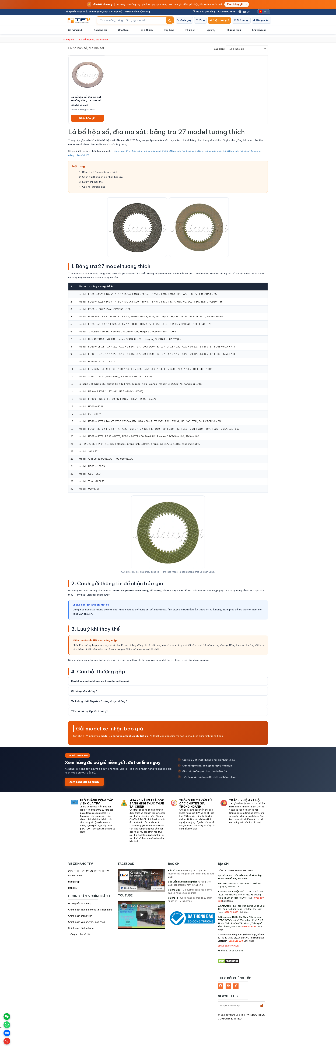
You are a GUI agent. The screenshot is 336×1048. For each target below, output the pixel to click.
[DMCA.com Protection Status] (228, 961)
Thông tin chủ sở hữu (79, 934)
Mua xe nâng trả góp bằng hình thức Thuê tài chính (147, 803)
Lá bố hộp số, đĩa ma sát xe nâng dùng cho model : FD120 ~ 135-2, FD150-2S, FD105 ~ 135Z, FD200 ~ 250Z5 (87, 98)
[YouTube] (244, 11)
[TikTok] (248, 11)
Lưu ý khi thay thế (92, 181)
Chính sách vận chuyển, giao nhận (86, 922)
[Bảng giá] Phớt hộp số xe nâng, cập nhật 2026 (141, 151)
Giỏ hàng (242, 20)
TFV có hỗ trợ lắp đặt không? (89, 711)
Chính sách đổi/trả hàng (80, 928)
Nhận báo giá (221, 20)
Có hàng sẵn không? (84, 691)
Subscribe (261, 1006)
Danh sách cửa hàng (138, 11)
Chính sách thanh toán (80, 916)
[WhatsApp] (7, 1024)
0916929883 (227, 11)
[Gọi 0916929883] (7, 1041)
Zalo (202, 20)
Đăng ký (72, 888)
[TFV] (80, 20)
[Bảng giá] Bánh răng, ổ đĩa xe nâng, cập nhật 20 (197, 151)
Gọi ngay (185, 20)
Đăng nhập (262, 20)
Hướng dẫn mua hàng (79, 903)
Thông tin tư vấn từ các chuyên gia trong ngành (195, 803)
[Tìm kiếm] (169, 20)
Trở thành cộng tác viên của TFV (96, 802)
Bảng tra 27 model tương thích (99, 172)
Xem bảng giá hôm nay (84, 781)
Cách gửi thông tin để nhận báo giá (102, 176)
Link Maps (227, 901)
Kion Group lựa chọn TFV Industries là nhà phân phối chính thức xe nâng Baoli (191, 873)
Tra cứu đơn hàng (205, 11)
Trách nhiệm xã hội (244, 800)
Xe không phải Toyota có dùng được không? (99, 701)
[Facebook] (240, 11)
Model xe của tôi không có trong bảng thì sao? (100, 681)
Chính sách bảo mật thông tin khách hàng (90, 909)
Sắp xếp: (219, 48)
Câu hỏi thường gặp (93, 186)
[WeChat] (7, 1016)
